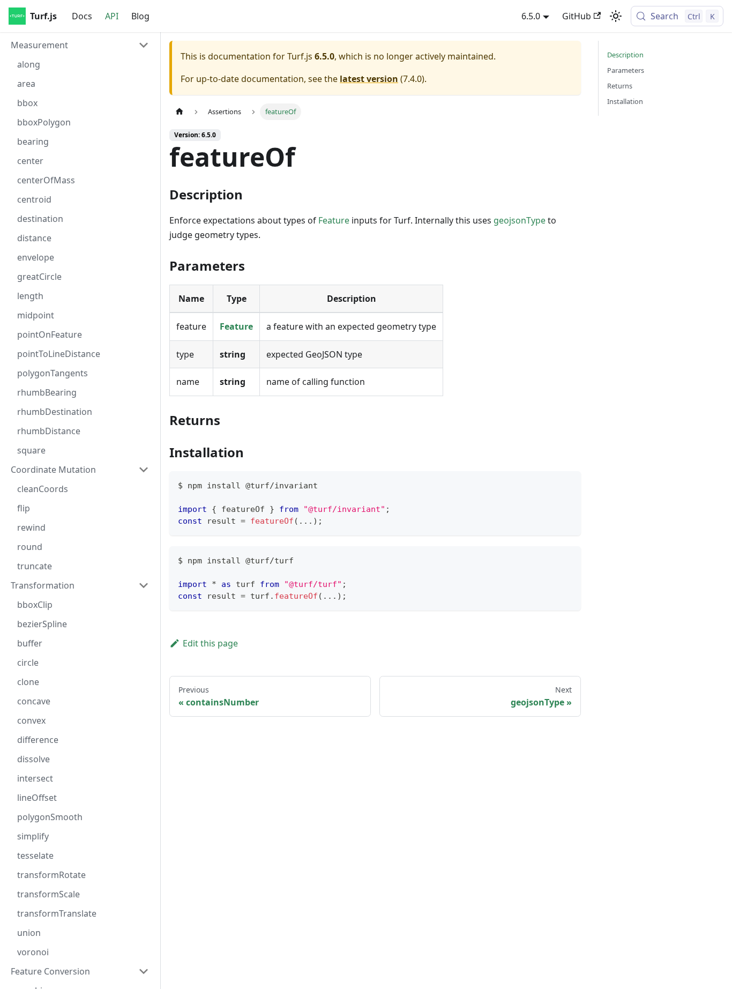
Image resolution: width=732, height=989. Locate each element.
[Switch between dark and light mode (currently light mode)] (615, 16)
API (111, 16)
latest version (369, 79)
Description (625, 55)
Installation (625, 101)
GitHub (576, 16)
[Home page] (179, 111)
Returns (619, 86)
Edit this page (210, 643)
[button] (79, 45)
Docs (82, 16)
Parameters (625, 70)
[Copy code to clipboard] (568, 484)
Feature (333, 220)
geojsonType (520, 220)
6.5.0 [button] (530, 16)
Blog (140, 16)
